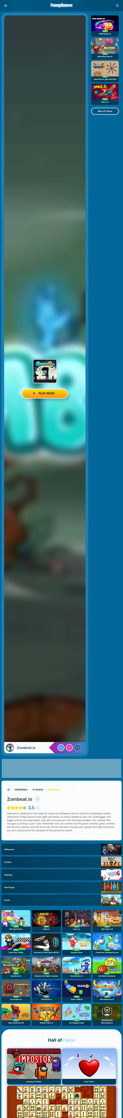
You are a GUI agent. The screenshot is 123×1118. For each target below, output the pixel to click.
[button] (117, 5)
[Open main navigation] (5, 5)
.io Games (37, 789)
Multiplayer (21, 789)
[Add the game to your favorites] (37, 799)
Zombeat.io (54, 789)
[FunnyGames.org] (8, 789)
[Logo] (61, 5)
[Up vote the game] (61, 747)
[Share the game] (77, 747)
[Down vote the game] (69, 747)
